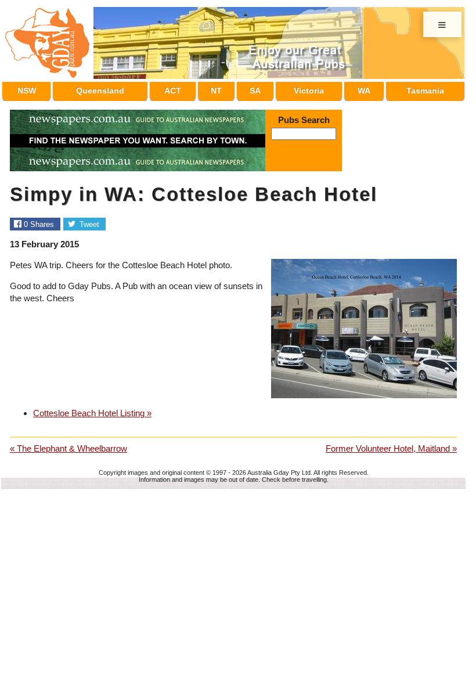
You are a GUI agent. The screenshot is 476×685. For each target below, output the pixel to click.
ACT (178, 89)
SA (252, 89)
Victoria (305, 89)
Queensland (102, 89)
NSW (26, 89)
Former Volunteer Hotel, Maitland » (391, 443)
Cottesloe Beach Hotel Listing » (92, 408)
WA (360, 89)
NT (217, 89)
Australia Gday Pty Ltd (279, 467)
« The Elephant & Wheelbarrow (68, 443)
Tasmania (422, 89)
